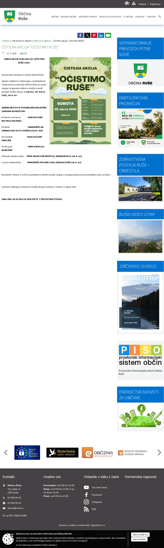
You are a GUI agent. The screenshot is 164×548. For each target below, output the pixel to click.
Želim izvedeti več (140, 534)
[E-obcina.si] (97, 452)
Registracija (155, 4)
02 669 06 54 (14, 503)
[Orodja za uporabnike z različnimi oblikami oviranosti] (126, 3)
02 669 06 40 (14, 498)
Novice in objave (42, 40)
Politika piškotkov (49, 545)
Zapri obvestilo (139, 539)
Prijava (142, 4)
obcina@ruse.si (15, 508)
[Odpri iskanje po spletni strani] (160, 16)
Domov (5, 40)
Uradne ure (52, 477)
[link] (80, 35)
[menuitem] (55, 16)
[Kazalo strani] (133, 3)
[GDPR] (27, 452)
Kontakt (9, 477)
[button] (5, 452)
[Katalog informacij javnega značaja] (133, 452)
